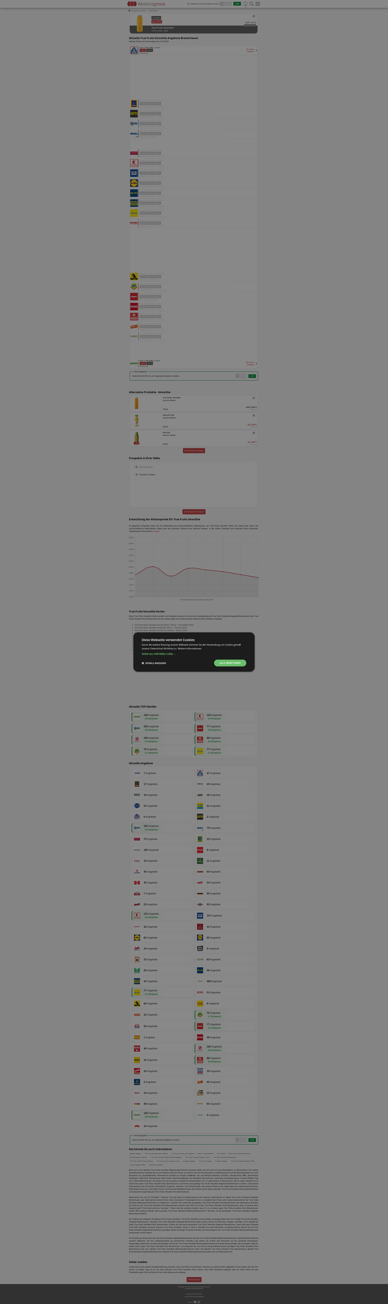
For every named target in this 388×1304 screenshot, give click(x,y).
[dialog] (194, 652)
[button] (194, 654)
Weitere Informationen (189, 648)
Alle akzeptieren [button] (230, 662)
